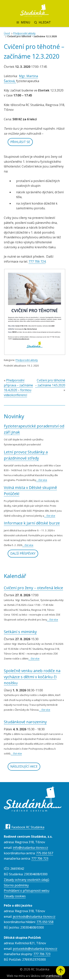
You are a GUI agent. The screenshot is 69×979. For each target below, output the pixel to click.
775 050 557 (44, 853)
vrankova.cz (53, 976)
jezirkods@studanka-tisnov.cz (34, 916)
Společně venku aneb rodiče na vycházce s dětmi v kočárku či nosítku (32, 676)
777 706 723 (39, 858)
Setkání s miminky (20, 631)
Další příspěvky (22, 553)
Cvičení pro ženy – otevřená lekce (33, 587)
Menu (25, 22)
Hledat (45, 22)
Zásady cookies (15, 896)
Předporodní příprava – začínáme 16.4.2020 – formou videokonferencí (18, 387)
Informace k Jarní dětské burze (32, 523)
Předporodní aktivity (24, 33)
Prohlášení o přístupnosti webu (26, 890)
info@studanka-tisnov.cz (30, 848)
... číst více (41, 480)
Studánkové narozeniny (25, 721)
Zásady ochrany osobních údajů (26, 880)
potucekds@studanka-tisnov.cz (35, 949)
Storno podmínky (16, 885)
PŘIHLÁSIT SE (20, 142)
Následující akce (24, 766)
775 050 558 (44, 922)
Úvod (7, 33)
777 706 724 (37, 261)
